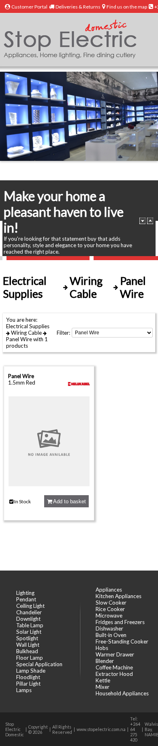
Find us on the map (127, 7)
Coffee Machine (114, 667)
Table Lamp (29, 625)
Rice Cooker (110, 609)
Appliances (109, 589)
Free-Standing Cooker (122, 641)
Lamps (24, 690)
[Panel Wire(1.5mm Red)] (49, 484)
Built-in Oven (111, 635)
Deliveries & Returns (78, 7)
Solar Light (28, 631)
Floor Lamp (29, 657)
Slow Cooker (111, 602)
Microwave (109, 615)
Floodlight (28, 677)
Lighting (25, 593)
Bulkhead (27, 651)
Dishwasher (109, 628)
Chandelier (29, 612)
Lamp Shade (30, 670)
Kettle (103, 680)
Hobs (102, 648)
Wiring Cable (26, 332)
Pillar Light (28, 683)
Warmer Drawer (115, 654)
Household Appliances (122, 693)
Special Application (39, 664)
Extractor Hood (114, 674)
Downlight (28, 619)
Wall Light (27, 644)
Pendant (26, 599)
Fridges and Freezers (120, 622)
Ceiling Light (30, 606)
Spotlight (27, 638)
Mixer (102, 687)
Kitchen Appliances (118, 596)
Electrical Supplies (27, 326)
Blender (105, 661)
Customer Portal (29, 7)
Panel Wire (19, 339)
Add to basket (69, 501)
